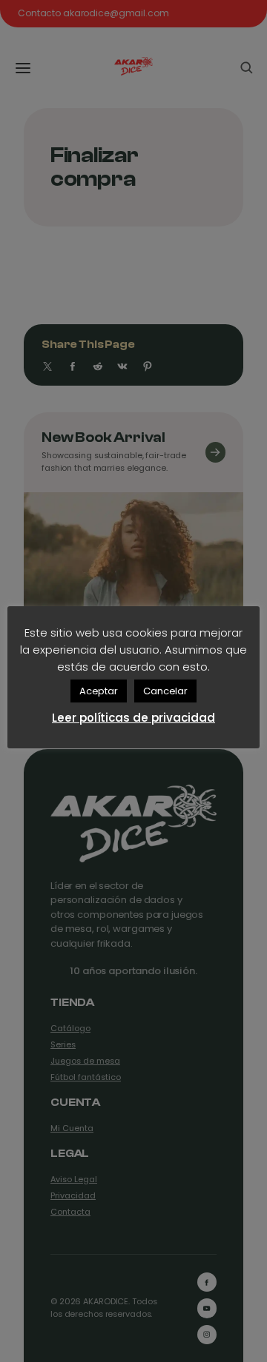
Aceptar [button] (98, 691)
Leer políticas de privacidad (133, 717)
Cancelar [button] (165, 691)
